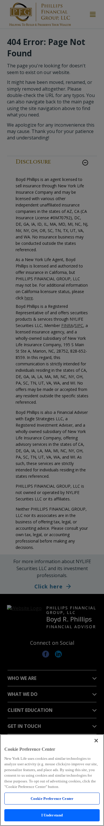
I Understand (52, 815)
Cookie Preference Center (52, 798)
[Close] (96, 740)
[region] (52, 780)
